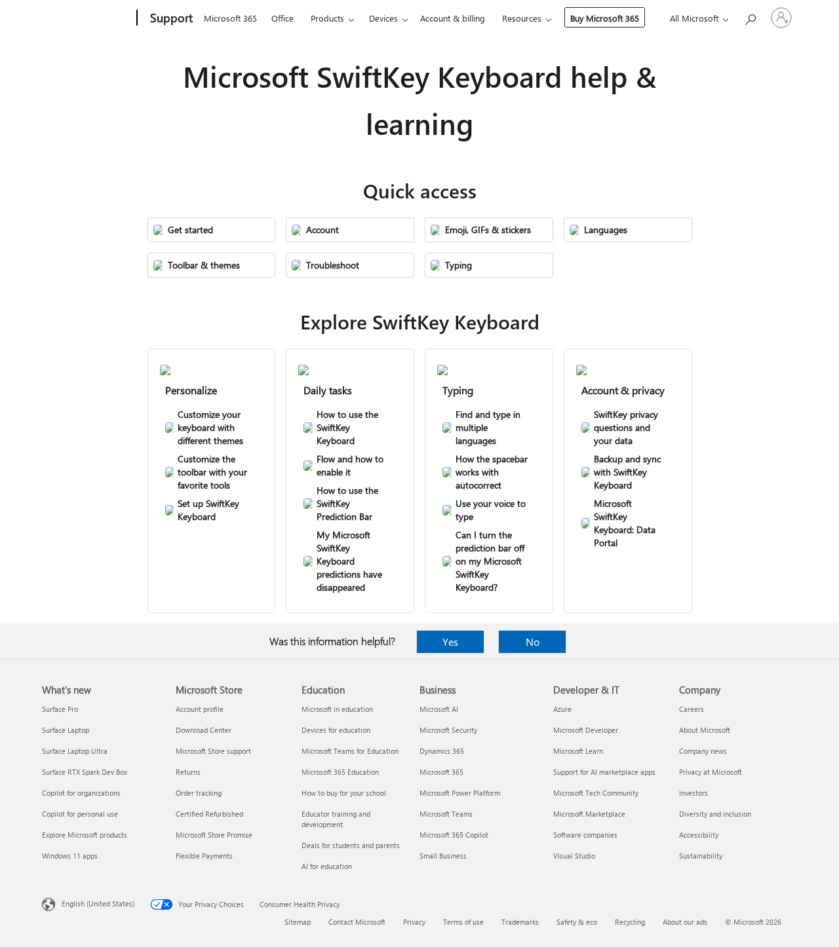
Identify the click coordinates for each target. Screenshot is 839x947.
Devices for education (336, 730)
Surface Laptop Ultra (74, 751)
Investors (693, 793)
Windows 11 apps (70, 856)
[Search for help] (750, 16)
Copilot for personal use (80, 814)
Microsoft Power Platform (460, 793)
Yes (450, 641)
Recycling (630, 922)
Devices (383, 18)
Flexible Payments (204, 856)
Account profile (200, 709)
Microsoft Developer (585, 730)
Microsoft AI (439, 709)
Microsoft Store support (213, 751)
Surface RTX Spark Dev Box (84, 772)
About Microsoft (704, 730)
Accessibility (698, 835)
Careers (691, 709)
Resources (521, 18)
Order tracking (199, 793)
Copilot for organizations (81, 793)
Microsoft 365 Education (340, 772)
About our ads (685, 922)
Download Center (203, 730)
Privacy (414, 922)
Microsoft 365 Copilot (454, 835)
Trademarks (520, 922)
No (532, 641)
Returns (188, 772)
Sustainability (700, 856)
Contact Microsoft (356, 922)
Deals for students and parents (351, 845)
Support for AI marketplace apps (604, 772)
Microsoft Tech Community (595, 793)
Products (327, 18)
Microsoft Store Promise (214, 835)
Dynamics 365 (442, 751)
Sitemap (297, 922)
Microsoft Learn (578, 751)
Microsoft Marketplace (589, 814)
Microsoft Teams (446, 814)
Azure (562, 709)
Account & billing (452, 18)
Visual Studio (574, 856)
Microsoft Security (448, 730)
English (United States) (98, 903)
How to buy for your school (344, 793)
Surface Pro (60, 709)
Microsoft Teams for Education (350, 751)
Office (282, 18)
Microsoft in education (337, 709)
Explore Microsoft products (84, 835)
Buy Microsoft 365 (604, 18)
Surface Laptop (65, 730)
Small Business (443, 856)
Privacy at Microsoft (710, 772)
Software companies (585, 835)
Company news (703, 751)
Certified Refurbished (209, 814)
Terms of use (463, 922)
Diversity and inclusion (715, 814)
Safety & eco (576, 922)
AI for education (327, 866)
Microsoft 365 (230, 18)
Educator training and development (336, 819)
